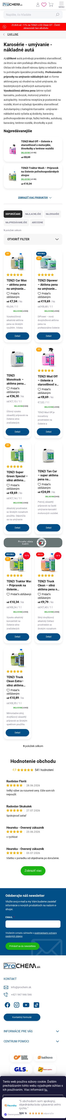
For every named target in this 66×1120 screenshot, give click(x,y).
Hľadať (57, 14)
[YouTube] (26, 1004)
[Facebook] (7, 1004)
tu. (46, 1089)
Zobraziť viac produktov (33, 197)
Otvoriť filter (18, 239)
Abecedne (37, 222)
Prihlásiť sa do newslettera (22, 946)
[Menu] (61, 4)
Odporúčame (13, 214)
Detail (17, 336)
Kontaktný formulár (22, 1017)
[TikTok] (36, 1004)
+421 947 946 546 (21, 994)
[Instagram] (16, 1004)
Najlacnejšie (33, 214)
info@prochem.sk (21, 987)
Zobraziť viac (33, 870)
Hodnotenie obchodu (33, 761)
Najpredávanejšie (16, 222)
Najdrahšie (52, 214)
